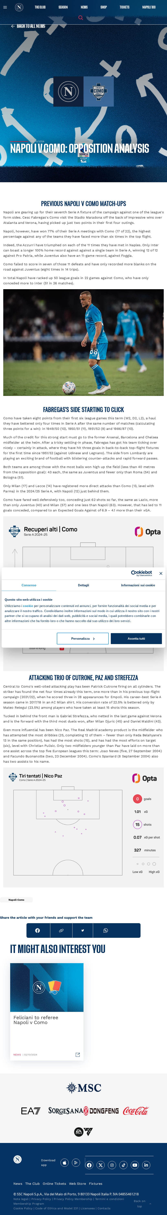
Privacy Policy (41, 1199)
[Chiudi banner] (160, 573)
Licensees (88, 1208)
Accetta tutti (136, 638)
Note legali (21, 1199)
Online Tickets (54, 1184)
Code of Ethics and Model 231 (56, 1208)
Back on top (139, 1203)
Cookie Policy (23, 1208)
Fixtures (95, 1184)
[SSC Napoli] (19, 7)
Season (63, 7)
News (17, 1184)
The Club (32, 1184)
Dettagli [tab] (83, 585)
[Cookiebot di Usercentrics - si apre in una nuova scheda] (134, 573)
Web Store (77, 1184)
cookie (28, 606)
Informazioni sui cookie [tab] (138, 585)
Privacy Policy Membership (73, 1199)
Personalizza (80, 638)
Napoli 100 (149, 7)
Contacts (104, 1208)
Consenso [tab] (29, 585)
